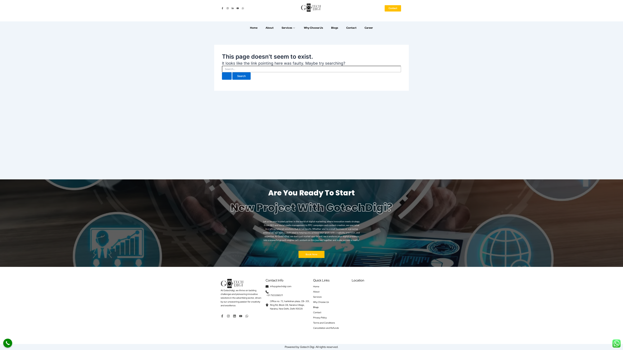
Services (287, 27)
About (270, 27)
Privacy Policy (320, 317)
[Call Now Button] (7, 343)
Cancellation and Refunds (326, 328)
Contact (351, 27)
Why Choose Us (313, 27)
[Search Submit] (227, 76)
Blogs (334, 27)
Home (253, 27)
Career (369, 27)
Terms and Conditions (324, 322)
